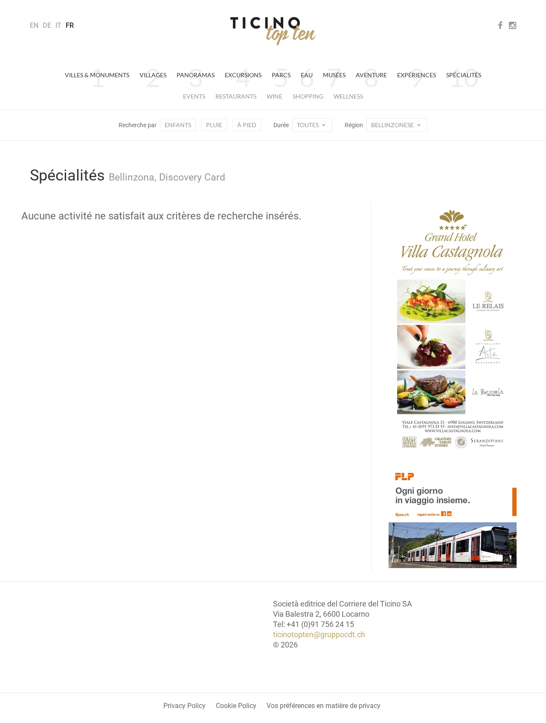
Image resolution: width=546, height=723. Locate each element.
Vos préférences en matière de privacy (323, 706)
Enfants (178, 124)
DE (47, 25)
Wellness (348, 96)
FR (70, 25)
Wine (274, 96)
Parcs (281, 75)
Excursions (243, 75)
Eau (307, 75)
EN (34, 25)
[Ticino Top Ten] (273, 31)
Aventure (371, 75)
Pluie (214, 124)
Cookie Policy (236, 706)
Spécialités (463, 75)
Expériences (416, 75)
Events (194, 96)
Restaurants (235, 96)
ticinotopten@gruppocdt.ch (319, 634)
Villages (152, 75)
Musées (334, 75)
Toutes (308, 124)
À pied (246, 124)
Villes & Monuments (97, 75)
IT (58, 25)
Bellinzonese (393, 124)
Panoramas (196, 75)
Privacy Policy (184, 706)
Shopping (308, 96)
